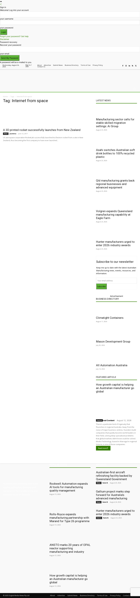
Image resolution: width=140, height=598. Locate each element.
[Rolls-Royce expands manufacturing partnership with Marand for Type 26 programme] (70, 506)
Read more (102, 448)
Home (5, 96)
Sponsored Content (105, 420)
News (6, 134)
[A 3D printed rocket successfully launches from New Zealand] (47, 116)
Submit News (72, 595)
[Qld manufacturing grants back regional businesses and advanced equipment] (116, 172)
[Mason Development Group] (116, 333)
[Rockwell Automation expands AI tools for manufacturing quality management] (70, 475)
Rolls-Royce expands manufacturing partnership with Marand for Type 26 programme (69, 518)
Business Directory (107, 298)
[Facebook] (122, 66)
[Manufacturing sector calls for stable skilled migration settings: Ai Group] (116, 111)
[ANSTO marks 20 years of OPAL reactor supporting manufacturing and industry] (70, 536)
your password (6, 27)
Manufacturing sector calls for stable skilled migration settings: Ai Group (115, 123)
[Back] (1, 4)
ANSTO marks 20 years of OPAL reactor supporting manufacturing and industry (70, 548)
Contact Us (127, 595)
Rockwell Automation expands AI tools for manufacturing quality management (68, 487)
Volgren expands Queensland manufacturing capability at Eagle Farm (114, 215)
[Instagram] (126, 66)
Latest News (103, 100)
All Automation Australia (111, 365)
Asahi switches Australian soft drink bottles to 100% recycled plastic (115, 153)
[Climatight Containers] (116, 309)
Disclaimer (4, 39)
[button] (134, 88)
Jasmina (13, 134)
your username (6, 19)
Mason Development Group (113, 341)
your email (4, 53)
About (52, 595)
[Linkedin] (129, 66)
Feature (99, 420)
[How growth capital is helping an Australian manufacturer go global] (116, 405)
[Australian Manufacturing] (17, 77)
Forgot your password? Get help (14, 36)
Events (99, 518)
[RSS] (132, 66)
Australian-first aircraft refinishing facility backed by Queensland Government (114, 476)
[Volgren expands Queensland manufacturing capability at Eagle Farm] (116, 203)
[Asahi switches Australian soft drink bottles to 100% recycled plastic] (116, 142)
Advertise (61, 595)
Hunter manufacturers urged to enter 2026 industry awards (115, 243)
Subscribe (101, 286)
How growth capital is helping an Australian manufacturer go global (115, 388)
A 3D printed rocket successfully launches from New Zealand (42, 130)
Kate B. (105, 483)
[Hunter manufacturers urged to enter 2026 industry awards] (116, 233)
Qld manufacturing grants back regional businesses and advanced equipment (115, 184)
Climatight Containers (109, 317)
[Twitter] (136, 66)
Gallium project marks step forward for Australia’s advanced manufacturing (113, 495)
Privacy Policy (115, 595)
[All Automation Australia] (116, 357)
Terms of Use (102, 595)
